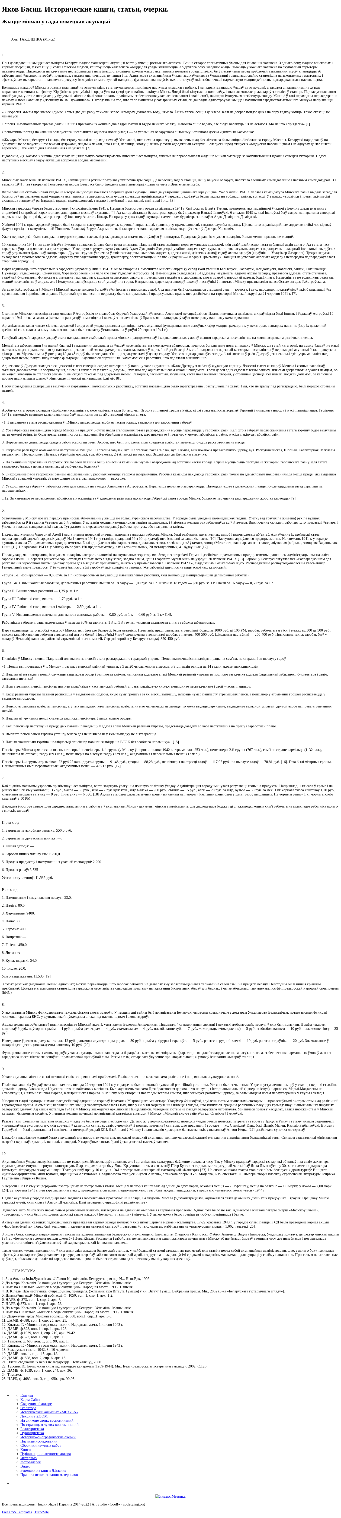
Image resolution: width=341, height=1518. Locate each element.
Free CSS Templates (17, 1512)
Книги (25, 1450)
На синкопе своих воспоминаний (47, 1420)
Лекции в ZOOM (34, 1416)
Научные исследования (38, 1441)
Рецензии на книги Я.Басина (43, 1470)
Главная (26, 1395)
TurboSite (41, 1512)
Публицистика (32, 1433)
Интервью (28, 1458)
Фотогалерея (30, 1462)
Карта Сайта (30, 1400)
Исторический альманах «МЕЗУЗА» (49, 1412)
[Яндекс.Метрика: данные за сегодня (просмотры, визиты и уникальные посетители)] (170, 1496)
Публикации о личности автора (45, 1454)
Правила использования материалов (49, 1475)
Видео (25, 1466)
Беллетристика (32, 1429)
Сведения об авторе (36, 1404)
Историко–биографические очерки (48, 1437)
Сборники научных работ (40, 1445)
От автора (28, 1408)
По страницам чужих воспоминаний (49, 1425)
